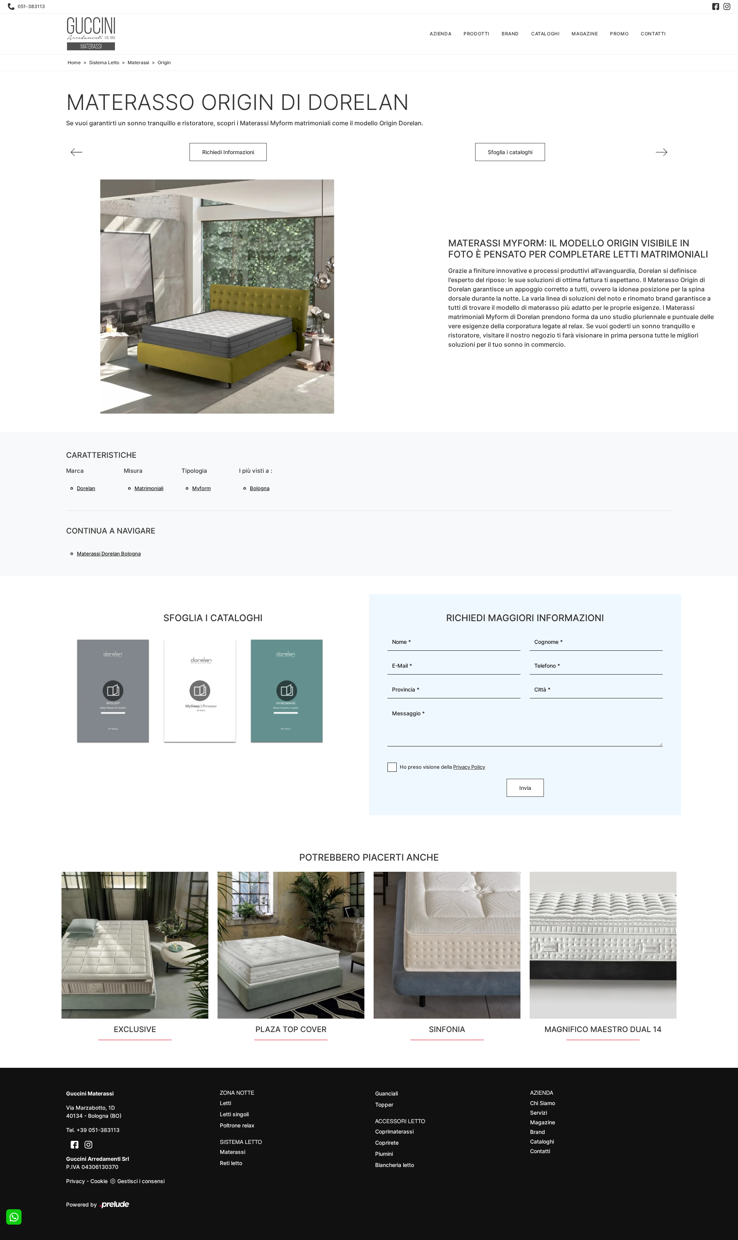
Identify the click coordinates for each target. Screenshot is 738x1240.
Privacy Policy (469, 767)
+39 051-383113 (98, 1130)
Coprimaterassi (394, 1131)
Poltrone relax (237, 1125)
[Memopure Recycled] (76, 152)
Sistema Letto (104, 62)
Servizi (538, 1112)
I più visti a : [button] (255, 470)
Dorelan (86, 488)
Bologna (259, 488)
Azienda (440, 34)
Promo (619, 34)
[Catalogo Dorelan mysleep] (113, 690)
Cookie (99, 1181)
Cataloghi (545, 34)
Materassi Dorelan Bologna (109, 553)
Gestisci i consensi (141, 1181)
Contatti (653, 34)
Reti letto (231, 1163)
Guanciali (386, 1093)
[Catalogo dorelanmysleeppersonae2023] (200, 690)
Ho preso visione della (442, 767)
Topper (384, 1104)
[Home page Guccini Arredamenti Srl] (91, 34)
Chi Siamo (542, 1103)
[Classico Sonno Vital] (661, 152)
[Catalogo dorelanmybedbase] (286, 690)
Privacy (75, 1181)
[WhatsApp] (14, 1217)
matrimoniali (149, 488)
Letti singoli (234, 1114)
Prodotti (476, 34)
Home (74, 62)
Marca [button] (75, 470)
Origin (164, 62)
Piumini (384, 1153)
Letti (225, 1103)
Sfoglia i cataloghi (510, 152)
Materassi (138, 62)
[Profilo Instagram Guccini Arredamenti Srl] (727, 6)
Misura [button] (133, 470)
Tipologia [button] (194, 470)
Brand (510, 34)
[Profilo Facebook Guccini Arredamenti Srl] (716, 6)
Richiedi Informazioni (228, 152)
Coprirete (387, 1142)
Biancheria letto (394, 1165)
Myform (201, 488)
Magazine (585, 34)
